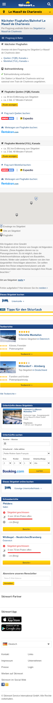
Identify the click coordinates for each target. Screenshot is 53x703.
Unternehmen (34, 660)
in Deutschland (39, 370)
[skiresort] (26, 4)
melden (42, 288)
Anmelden (8, 583)
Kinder (16, 459)
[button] (13, 471)
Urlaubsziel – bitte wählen (14, 449)
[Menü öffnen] (4, 4)
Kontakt (5, 654)
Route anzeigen (10, 105)
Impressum (7, 660)
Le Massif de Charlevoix (25, 12)
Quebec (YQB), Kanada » (16, 58)
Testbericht (26, 354)
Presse (5, 667)
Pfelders (7, 503)
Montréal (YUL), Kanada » (16, 61)
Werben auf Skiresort (12, 673)
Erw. (5, 459)
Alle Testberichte (7, 394)
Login (30, 667)
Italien (5, 507)
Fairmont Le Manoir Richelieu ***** (33, 411)
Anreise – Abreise (10, 439)
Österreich (7, 541)
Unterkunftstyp (39, 459)
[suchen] (49, 4)
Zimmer (26, 459)
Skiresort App (9, 612)
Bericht (26, 529)
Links (30, 654)
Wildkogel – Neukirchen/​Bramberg (22, 537)
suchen (39, 471)
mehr (20, 280)
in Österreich (43, 339)
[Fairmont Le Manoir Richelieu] (8, 416)
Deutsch (13, 644)
